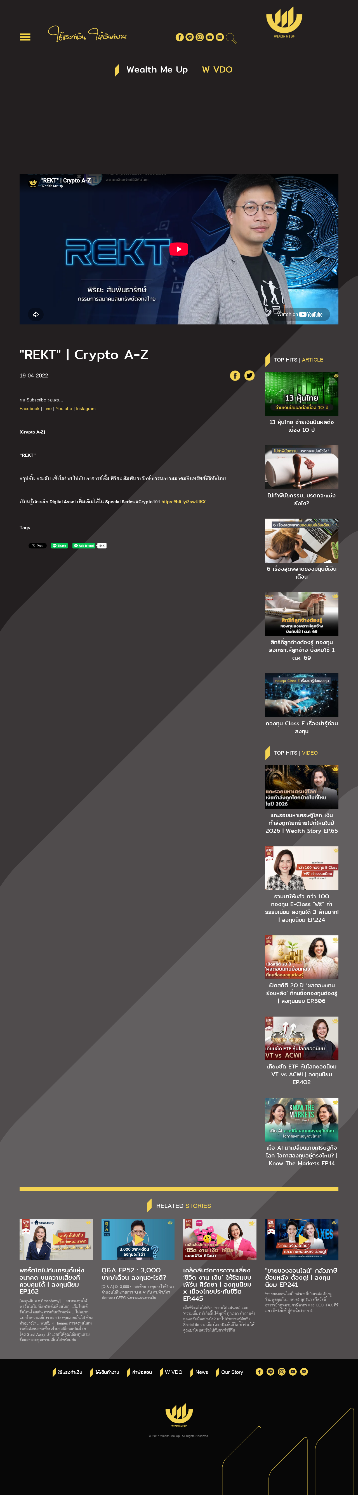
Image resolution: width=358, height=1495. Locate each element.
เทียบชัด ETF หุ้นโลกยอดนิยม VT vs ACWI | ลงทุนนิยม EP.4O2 (301, 1074)
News (202, 1371)
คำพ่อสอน (142, 1372)
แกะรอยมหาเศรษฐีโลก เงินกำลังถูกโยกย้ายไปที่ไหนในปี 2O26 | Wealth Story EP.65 (302, 823)
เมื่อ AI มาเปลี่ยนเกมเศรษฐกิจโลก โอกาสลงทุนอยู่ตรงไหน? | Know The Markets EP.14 (301, 1155)
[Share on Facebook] (235, 375)
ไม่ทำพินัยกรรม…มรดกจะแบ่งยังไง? (302, 499)
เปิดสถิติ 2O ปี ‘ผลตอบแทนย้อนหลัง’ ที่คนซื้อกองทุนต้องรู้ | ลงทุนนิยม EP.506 (301, 993)
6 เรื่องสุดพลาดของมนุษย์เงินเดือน (301, 573)
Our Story (232, 1371)
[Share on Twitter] (249, 375)
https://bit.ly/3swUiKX (183, 501)
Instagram (86, 408)
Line (47, 408)
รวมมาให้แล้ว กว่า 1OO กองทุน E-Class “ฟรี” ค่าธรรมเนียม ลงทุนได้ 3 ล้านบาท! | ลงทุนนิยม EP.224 (301, 908)
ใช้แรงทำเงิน (70, 1372)
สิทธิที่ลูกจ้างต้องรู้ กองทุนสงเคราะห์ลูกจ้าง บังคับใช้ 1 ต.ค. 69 (302, 650)
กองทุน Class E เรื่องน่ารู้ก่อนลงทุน (302, 727)
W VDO (173, 1371)
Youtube (64, 408)
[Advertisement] (179, 125)
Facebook (29, 408)
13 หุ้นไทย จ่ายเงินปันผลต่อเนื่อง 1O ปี (302, 426)
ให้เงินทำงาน (107, 1372)
